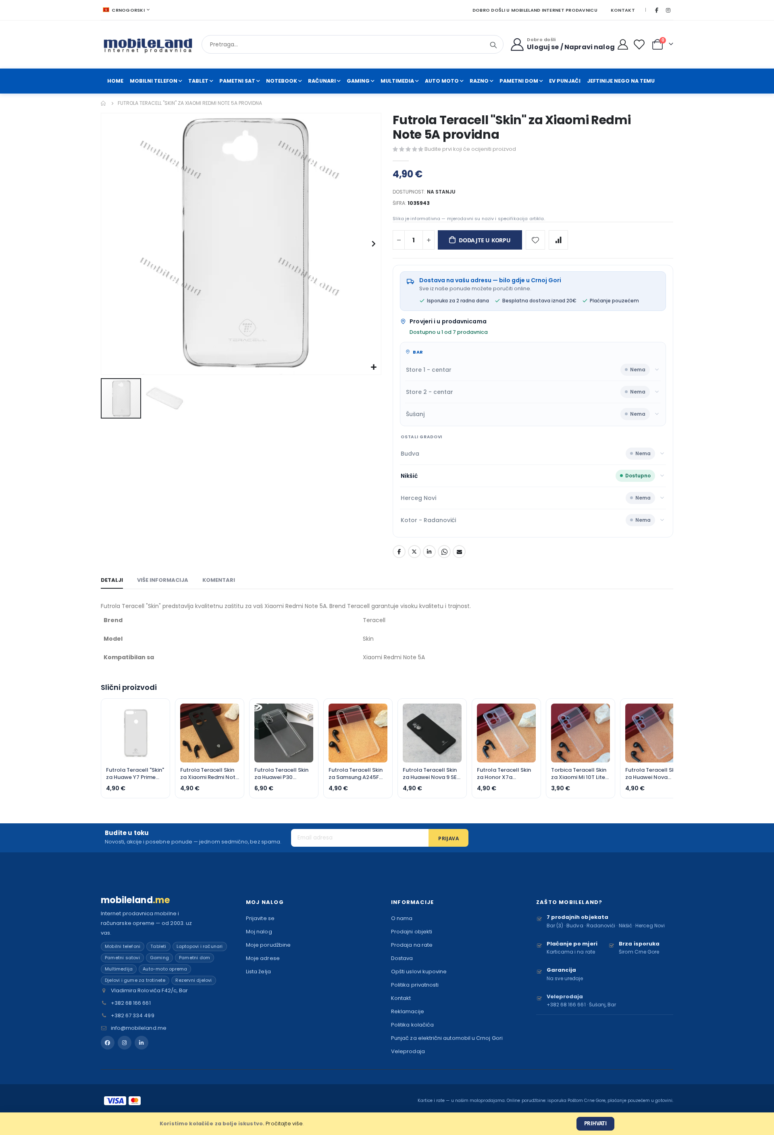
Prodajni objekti (411, 931)
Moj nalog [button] (265, 902)
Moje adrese (263, 958)
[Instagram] (668, 10)
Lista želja (258, 971)
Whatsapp (444, 551)
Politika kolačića (412, 1025)
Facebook (399, 551)
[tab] (112, 581)
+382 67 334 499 (132, 1015)
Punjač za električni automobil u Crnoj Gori (447, 1038)
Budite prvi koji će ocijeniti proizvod (470, 149)
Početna (103, 103)
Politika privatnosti (415, 985)
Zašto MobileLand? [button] (569, 902)
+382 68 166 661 (131, 1003)
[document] (387, 1123)
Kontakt (623, 10)
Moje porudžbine (268, 945)
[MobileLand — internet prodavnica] (148, 44)
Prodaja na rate (412, 945)
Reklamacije (407, 1011)
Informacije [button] (412, 902)
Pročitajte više (284, 1123)
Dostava (402, 958)
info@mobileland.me (138, 1028)
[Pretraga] (493, 45)
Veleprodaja (408, 1051)
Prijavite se (260, 918)
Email (459, 551)
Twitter (414, 551)
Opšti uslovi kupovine (419, 971)
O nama (401, 918)
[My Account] (623, 44)
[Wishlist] (641, 45)
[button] (374, 367)
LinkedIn (429, 551)
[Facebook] (656, 10)
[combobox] (353, 44)
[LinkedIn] (141, 1043)
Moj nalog (259, 931)
